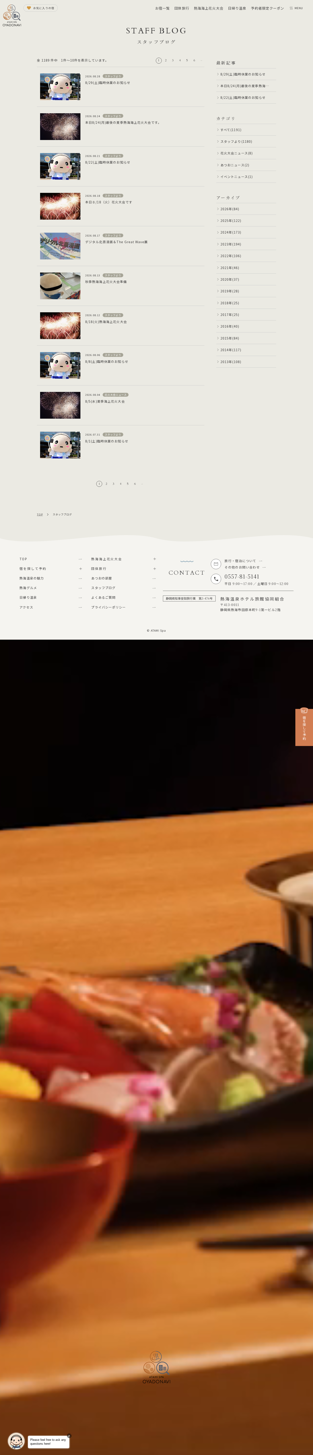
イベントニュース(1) (236, 176)
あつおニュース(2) (234, 165)
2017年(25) (229, 314)
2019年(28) (229, 291)
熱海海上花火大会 (208, 8)
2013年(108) (230, 361)
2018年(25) (229, 303)
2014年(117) (230, 350)
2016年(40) (229, 326)
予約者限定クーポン (267, 8)
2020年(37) (229, 279)
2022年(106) (230, 255)
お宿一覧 (162, 8)
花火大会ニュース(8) (236, 153)
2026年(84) (229, 209)
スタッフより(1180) (236, 141)
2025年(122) (230, 220)
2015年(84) (229, 338)
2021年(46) (229, 267)
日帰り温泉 (237, 8)
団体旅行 (181, 8)
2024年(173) (230, 232)
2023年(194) (230, 244)
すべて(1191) (231, 129)
